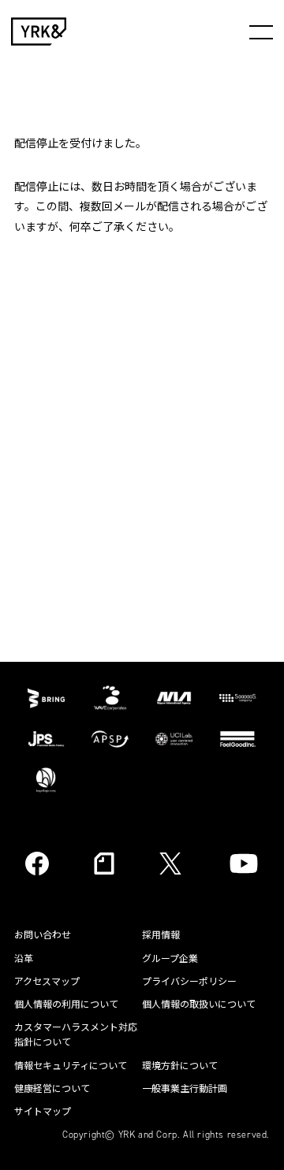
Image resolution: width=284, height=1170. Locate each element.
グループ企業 (170, 958)
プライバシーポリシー (189, 981)
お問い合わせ (42, 935)
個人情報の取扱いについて (199, 1004)
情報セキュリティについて (70, 1066)
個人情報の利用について (66, 1004)
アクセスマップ (47, 981)
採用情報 (161, 935)
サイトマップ (42, 1111)
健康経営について (52, 1088)
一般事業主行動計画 (184, 1088)
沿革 (23, 958)
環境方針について (180, 1066)
